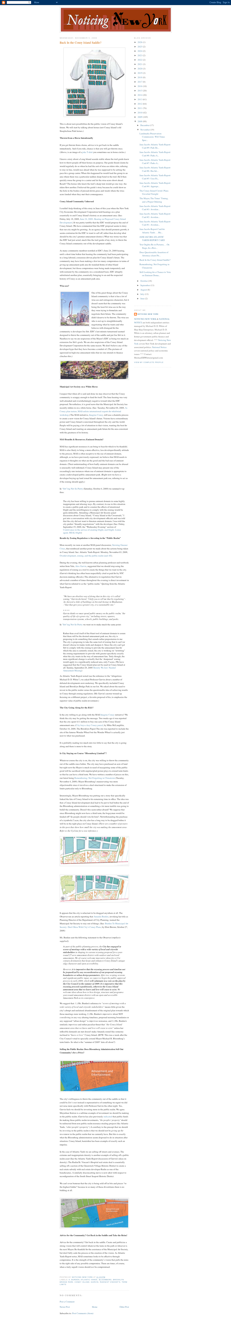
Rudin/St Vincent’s (110, 1282)
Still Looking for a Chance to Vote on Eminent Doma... (155, 274)
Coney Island (82, 1282)
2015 (140, 90)
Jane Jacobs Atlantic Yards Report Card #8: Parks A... (155, 154)
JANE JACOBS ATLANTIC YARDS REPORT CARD (152, 238)
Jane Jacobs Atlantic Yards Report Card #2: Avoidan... (155, 215)
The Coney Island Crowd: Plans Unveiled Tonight (154, 192)
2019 (140, 72)
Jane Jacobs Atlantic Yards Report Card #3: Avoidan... (155, 208)
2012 (140, 103)
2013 (140, 99)
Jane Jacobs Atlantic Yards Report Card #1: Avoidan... (155, 223)
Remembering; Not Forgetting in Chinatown (94, 777)
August (143, 289)
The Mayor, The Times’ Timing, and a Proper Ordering (154, 200)
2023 (140, 55)
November (145, 129)
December (145, 125)
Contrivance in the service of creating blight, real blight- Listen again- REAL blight (92, 531)
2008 (140, 121)
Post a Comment (67, 1301)
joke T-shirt (87, 152)
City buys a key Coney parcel (89, 725)
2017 (140, 81)
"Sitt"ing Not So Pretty (72, 624)
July (142, 294)
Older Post (124, 1306)
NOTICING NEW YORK (145, 318)
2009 (140, 116)
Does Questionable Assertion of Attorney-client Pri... (154, 254)
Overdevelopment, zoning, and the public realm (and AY (85, 555)
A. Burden (74, 1280)
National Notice (159, 347)
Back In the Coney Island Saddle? (155, 259)
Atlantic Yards (89, 1280)
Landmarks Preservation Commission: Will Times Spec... (152, 137)
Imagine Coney (96, 414)
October (144, 280)
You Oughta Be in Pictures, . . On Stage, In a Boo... (154, 246)
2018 (140, 77)
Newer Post (65, 1306)
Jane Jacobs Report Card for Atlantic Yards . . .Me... (152, 231)
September (145, 285)
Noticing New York (147, 314)
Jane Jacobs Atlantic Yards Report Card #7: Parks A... (155, 161)
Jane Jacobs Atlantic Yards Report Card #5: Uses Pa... (155, 177)
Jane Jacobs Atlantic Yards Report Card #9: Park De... (155, 146)
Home (94, 1306)
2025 (140, 46)
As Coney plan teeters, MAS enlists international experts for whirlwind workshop (93, 411)
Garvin (94, 1282)
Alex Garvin (80, 566)
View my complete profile (149, 362)
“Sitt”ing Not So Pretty (72, 488)
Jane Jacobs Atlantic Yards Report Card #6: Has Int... (155, 169)
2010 (140, 112)
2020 (140, 68)
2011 (140, 108)
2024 (140, 50)
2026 (140, 42)
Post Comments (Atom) (82, 1313)
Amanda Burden (101, 916)
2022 (140, 59)
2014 (140, 94)
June (142, 298)
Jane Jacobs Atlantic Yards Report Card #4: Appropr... (155, 184)
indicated (107, 1116)
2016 (140, 86)
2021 (140, 64)
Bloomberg (105, 1280)
